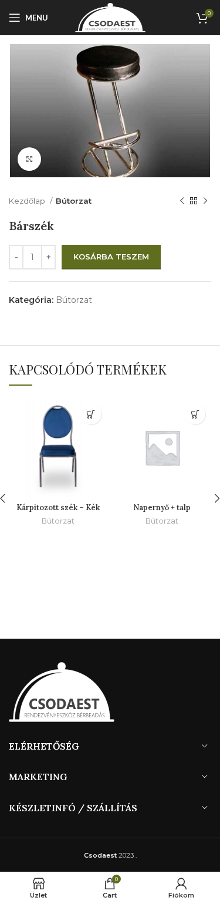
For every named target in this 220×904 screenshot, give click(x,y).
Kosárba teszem (111, 256)
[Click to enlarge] (29, 159)
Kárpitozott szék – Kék (58, 507)
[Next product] (205, 201)
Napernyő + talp (162, 507)
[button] (91, 414)
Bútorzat (74, 200)
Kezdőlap (28, 200)
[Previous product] (182, 201)
